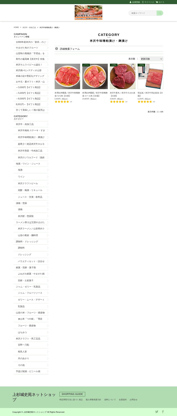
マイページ (149, 2)
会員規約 (123, 399)
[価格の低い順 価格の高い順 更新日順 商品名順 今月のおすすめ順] (151, 59)
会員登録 (136, 2)
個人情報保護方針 (93, 399)
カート (162, 2)
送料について (110, 399)
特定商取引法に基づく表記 (71, 399)
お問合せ (133, 399)
